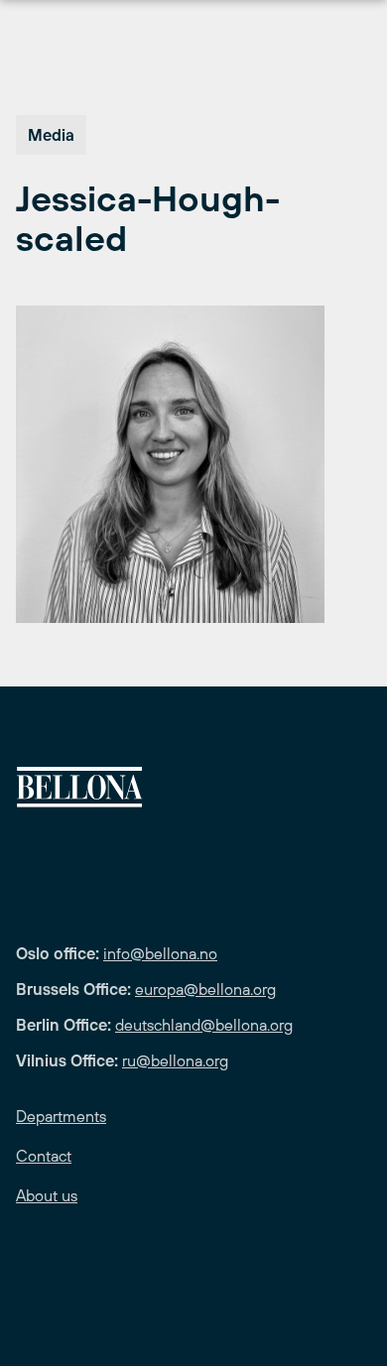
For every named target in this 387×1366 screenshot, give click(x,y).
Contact (43, 1156)
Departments (61, 1116)
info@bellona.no (160, 953)
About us (46, 1195)
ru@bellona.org (175, 1060)
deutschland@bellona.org (204, 1025)
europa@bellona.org (205, 989)
